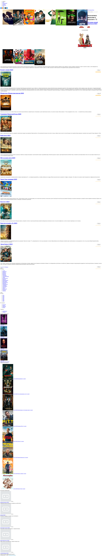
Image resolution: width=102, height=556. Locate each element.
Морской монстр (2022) (4, 502)
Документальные (6, 276)
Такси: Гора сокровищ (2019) (8, 179)
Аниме (4, 270)
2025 (3, 295)
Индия (4, 307)
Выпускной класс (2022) (4, 540)
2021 (3, 299)
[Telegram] (4, 8)
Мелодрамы (5, 281)
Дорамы (4, 312)
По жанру (4, 5)
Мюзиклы (4, 283)
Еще (3, 6)
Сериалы (4, 290)
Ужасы (4, 287)
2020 (3, 300)
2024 (3, 296)
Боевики (4, 272)
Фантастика (5, 288)
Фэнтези (4, 289)
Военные (4, 274)
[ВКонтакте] (1, 8)
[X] (5, 8)
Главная (4, 4)
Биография (4, 271)
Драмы (4, 277)
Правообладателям (12, 555)
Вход (3, 2)
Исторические (5, 278)
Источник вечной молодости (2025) (93, 23)
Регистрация (5, 3)
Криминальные (5, 280)
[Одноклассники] (2, 8)
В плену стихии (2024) (6, 69)
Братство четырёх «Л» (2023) (8, 223)
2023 (3, 297)
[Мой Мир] (7, 8)
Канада (4, 305)
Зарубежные (5, 311)
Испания (4, 304)
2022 (3, 298)
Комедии (4, 279)
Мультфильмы (5, 282)
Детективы (5, 275)
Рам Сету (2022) (5, 201)
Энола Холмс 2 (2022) (6, 244)
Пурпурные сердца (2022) (5, 527)
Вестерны (4, 273)
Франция (4, 306)
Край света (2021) (5, 135)
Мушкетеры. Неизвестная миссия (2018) (12, 93)
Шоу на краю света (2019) (7, 158)
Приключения (5, 284)
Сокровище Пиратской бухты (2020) (10, 114)
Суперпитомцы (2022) (4, 553)
